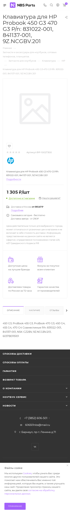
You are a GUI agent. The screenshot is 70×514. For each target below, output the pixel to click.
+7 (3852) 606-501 (35, 418)
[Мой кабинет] (57, 5)
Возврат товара (14, 379)
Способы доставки (17, 353)
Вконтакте (35, 446)
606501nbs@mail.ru (37, 424)
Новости (9, 405)
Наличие (34, 310)
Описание (13, 310)
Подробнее (17, 210)
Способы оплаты (16, 362)
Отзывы (54, 310)
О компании (12, 388)
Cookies (27, 473)
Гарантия (9, 371)
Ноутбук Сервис (15, 397)
